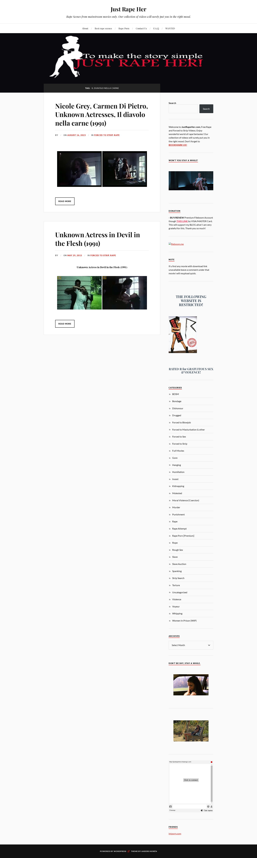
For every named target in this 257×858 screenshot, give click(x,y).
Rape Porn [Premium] (183, 535)
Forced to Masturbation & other (188, 429)
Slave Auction (179, 563)
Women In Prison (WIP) (184, 620)
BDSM (175, 394)
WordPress (120, 851)
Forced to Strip (103, 135)
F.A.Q (156, 28)
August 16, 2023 (76, 135)
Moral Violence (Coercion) (185, 500)
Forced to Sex (179, 436)
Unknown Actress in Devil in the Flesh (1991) (97, 238)
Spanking (177, 571)
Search (172, 103)
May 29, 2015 (74, 255)
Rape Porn (124, 28)
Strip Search (178, 578)
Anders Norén (149, 851)
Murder (176, 507)
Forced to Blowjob (181, 422)
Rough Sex (177, 549)
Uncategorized (179, 592)
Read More (64, 201)
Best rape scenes (103, 28)
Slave (175, 556)
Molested (177, 493)
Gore (174, 457)
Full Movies (178, 450)
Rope (175, 542)
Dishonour (177, 408)
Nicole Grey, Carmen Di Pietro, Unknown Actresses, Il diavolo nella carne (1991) (101, 114)
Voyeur (176, 606)
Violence (176, 599)
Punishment (178, 514)
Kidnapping (178, 486)
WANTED (170, 28)
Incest (175, 479)
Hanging (176, 464)
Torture (176, 585)
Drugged (176, 415)
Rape (117, 135)
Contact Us (141, 28)
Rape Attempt (179, 528)
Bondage (176, 401)
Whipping (177, 613)
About (85, 28)
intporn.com (175, 833)
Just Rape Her (128, 9)
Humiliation (178, 471)
